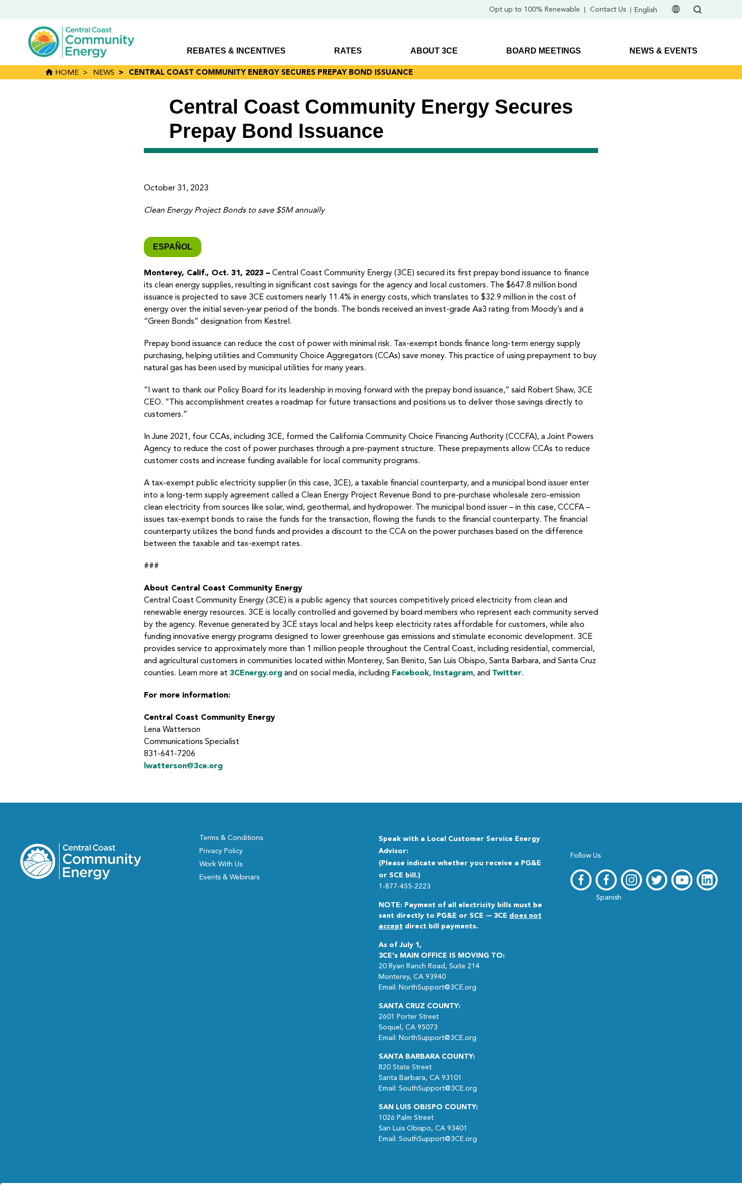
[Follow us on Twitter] (656, 880)
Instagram (453, 673)
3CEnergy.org (256, 673)
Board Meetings (543, 50)
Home (66, 73)
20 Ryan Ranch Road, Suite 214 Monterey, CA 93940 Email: (442, 966)
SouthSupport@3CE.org (438, 1088)
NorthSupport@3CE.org (437, 987)
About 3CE (434, 50)
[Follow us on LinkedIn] (707, 880)
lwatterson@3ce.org (183, 766)
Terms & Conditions (231, 838)
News (104, 73)
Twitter (506, 673)
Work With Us (220, 864)
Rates (348, 50)
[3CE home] (80, 860)
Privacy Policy (221, 851)
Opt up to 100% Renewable (534, 9)
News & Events (663, 50)
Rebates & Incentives (236, 50)
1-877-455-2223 (405, 886)
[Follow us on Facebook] (581, 880)
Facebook (410, 673)
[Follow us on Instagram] (631, 880)
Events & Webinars (229, 877)
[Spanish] (606, 880)
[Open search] (697, 9)
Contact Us (608, 9)
